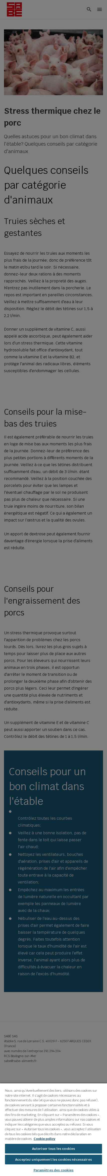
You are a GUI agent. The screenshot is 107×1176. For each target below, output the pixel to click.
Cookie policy (44, 1139)
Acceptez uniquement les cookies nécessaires (53, 1159)
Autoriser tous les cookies (53, 1149)
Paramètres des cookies (54, 1170)
